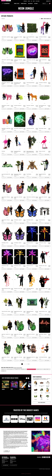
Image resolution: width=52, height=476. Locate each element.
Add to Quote (9, 40)
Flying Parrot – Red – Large (42, 265)
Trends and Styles (8, 12)
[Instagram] (44, 457)
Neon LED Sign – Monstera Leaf (18, 128)
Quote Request (36, 379)
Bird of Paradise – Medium (42, 128)
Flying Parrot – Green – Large (18, 288)
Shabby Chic (39, 369)
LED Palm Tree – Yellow (17, 265)
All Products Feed (42, 460)
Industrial (23, 369)
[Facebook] (42, 457)
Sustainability (25, 1)
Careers (29, 1)
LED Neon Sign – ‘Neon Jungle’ (31, 59)
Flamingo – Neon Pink (42, 151)
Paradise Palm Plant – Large (43, 311)
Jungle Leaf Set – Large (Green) (6, 59)
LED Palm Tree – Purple (5, 265)
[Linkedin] (47, 457)
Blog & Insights (37, 1)
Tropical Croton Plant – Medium (6, 311)
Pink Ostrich (3, 151)
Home (2, 12)
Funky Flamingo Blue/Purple (30, 82)
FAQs (31, 1)
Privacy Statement (28, 473)
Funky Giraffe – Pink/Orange (43, 82)
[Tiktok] (49, 457)
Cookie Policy (23, 473)
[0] (49, 3)
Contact (34, 1)
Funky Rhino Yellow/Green (17, 105)
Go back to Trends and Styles (18, 367)
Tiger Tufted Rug (29, 174)
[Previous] (14, 28)
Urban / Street (47, 369)
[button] (26, 378)
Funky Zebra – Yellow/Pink (30, 105)
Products (4, 12)
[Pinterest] (46, 457)
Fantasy (4, 369)
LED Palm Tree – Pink (30, 265)
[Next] (24, 28)
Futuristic (17, 369)
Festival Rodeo (10, 369)
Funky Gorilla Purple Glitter (30, 128)
